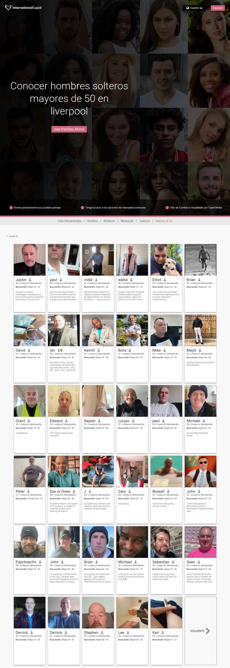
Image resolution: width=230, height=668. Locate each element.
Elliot (156, 280)
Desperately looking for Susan (197, 434)
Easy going (123, 503)
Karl (155, 632)
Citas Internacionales (69, 220)
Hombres (92, 220)
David (20, 350)
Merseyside (127, 220)
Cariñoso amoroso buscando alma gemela (200, 363)
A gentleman (22, 433)
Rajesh (89, 421)
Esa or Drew (60, 491)
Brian (191, 280)
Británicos (109, 220)
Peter (20, 491)
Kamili (89, 350)
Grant (20, 421)
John (191, 491)
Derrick (22, 632)
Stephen (91, 632)
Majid (191, 350)
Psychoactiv (26, 562)
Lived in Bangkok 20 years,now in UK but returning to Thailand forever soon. (200, 507)
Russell (158, 491)
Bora (122, 350)
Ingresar (217, 7)
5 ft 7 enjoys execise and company (61, 434)
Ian (52, 350)
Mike (156, 350)
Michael (193, 421)
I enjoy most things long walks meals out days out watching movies (164, 576)
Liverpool (145, 220)
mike (88, 280)
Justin (21, 280)
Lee (121, 632)
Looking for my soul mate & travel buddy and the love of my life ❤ (131, 576)
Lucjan (123, 421)
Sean (191, 562)
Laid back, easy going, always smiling (163, 504)
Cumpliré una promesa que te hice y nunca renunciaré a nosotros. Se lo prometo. (97, 506)
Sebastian (160, 562)
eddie (123, 280)
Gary (122, 491)
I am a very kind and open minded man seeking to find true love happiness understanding (165, 296)
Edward (56, 421)
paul (53, 280)
